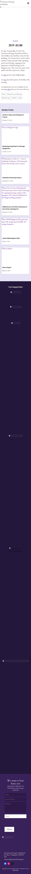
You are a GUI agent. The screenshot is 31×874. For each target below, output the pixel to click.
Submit (9, 829)
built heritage (6, 98)
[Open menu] (29, 3)
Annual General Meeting (14, 94)
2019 (3, 94)
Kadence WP (15, 870)
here (5, 75)
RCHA (14, 98)
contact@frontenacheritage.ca (14, 859)
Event (15, 41)
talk (20, 98)
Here (9, 89)
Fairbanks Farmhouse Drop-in (12, 177)
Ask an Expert (6, 267)
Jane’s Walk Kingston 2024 (11, 238)
